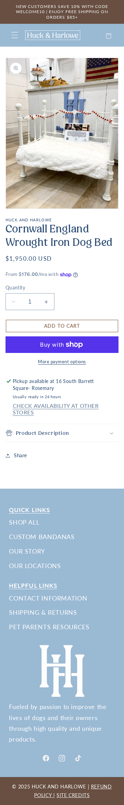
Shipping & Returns (43, 612)
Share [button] (20, 455)
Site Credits (73, 795)
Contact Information (48, 598)
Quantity (15, 287)
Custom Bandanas (41, 536)
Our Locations (35, 565)
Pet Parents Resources (49, 627)
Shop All (24, 522)
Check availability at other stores (56, 408)
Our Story (27, 551)
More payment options (62, 361)
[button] (14, 35)
